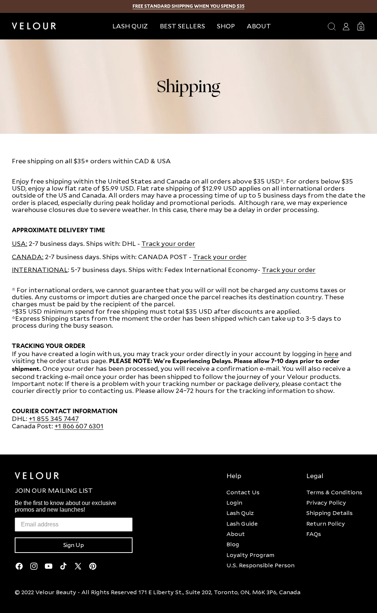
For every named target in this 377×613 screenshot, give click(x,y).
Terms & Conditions (334, 492)
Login (234, 502)
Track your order (168, 243)
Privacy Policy (326, 502)
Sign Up (73, 545)
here (331, 353)
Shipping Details (329, 512)
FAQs (313, 533)
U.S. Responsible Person (260, 565)
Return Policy (325, 523)
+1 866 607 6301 (78, 426)
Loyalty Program (250, 554)
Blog (232, 544)
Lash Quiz (240, 512)
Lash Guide (242, 523)
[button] (226, 25)
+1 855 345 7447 (54, 418)
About (235, 533)
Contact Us (243, 492)
